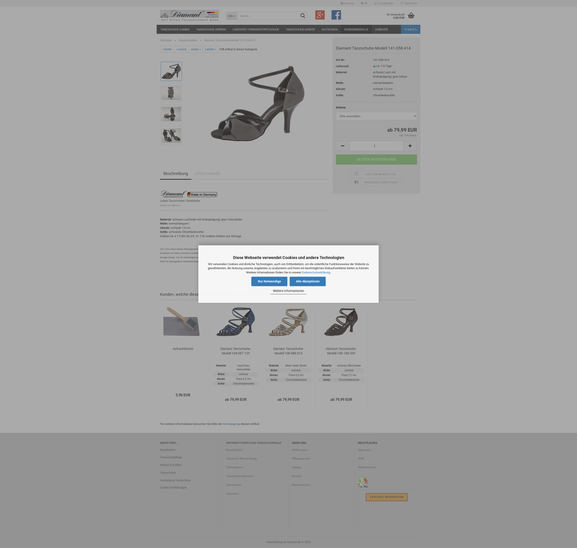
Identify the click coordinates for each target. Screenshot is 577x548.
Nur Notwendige (269, 281)
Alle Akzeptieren (308, 281)
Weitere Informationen (288, 291)
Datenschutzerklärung (316, 272)
